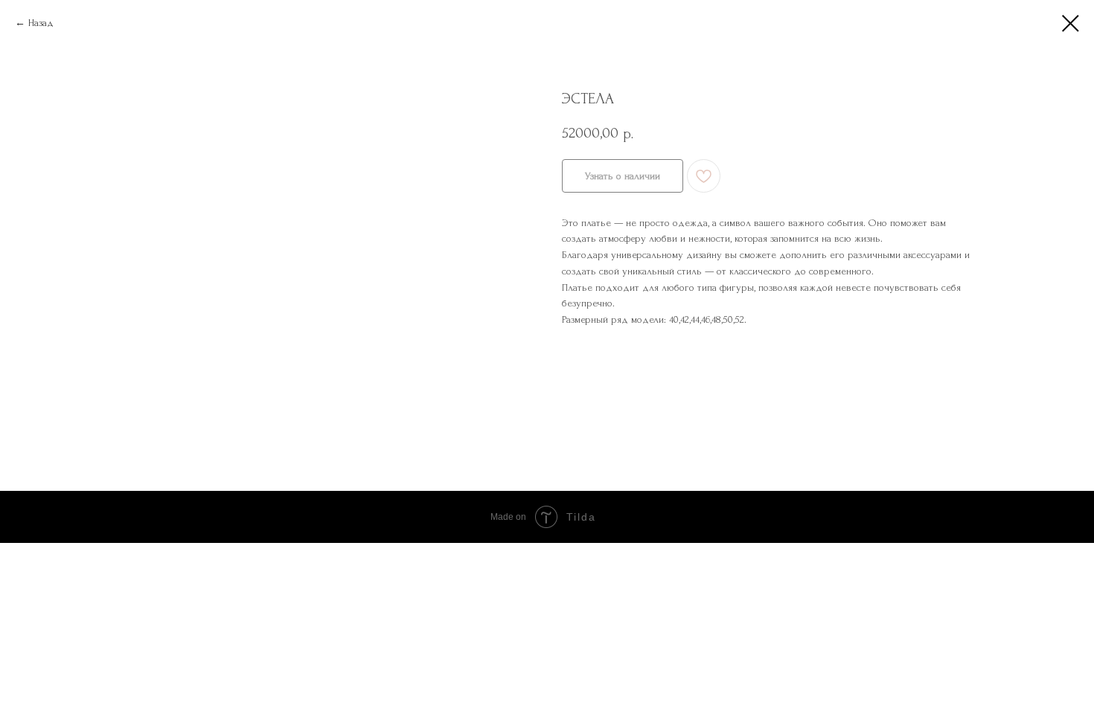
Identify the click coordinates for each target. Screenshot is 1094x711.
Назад (41, 22)
